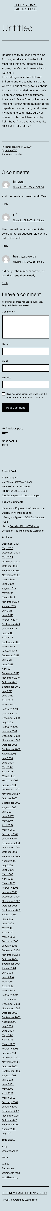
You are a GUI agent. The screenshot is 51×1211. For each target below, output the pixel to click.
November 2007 (11, 794)
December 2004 (11, 950)
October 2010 (9, 682)
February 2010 (10, 709)
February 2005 (10, 941)
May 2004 (7, 981)
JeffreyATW (11, 150)
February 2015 (10, 619)
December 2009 (11, 718)
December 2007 (11, 789)
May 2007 (7, 820)
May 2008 (7, 767)
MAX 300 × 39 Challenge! (16, 486)
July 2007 (7, 811)
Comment (8, 311)
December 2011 (10, 655)
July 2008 (7, 758)
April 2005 (7, 932)
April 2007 (7, 825)
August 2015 (9, 606)
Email (6, 361)
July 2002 (7, 1079)
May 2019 (7, 593)
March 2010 (8, 704)
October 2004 (10, 959)
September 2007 (11, 802)
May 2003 (7, 1035)
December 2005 (11, 896)
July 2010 (7, 691)
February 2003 (10, 1048)
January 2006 (9, 892)
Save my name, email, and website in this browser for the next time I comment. (26, 396)
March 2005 (8, 936)
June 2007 (8, 816)
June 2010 (7, 695)
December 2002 (11, 1057)
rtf (15, 214)
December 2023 (11, 561)
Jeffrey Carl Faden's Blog (24, 1193)
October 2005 (10, 905)
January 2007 (9, 838)
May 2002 (7, 1088)
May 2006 (7, 874)
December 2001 (10, 1111)
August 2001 (9, 1129)
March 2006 (8, 883)
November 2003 (11, 1008)
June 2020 (8, 583)
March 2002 (8, 1097)
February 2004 (10, 995)
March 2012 (8, 646)
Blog (20, 154)
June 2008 (8, 762)
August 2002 (9, 1075)
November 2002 (11, 1062)
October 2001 (9, 1120)
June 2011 (7, 664)
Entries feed (8, 1168)
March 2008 (8, 776)
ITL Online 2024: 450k (14, 491)
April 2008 (7, 771)
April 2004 (7, 986)
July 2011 (7, 659)
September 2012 (11, 642)
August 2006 (9, 861)
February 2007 (10, 834)
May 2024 (7, 557)
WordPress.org (10, 1177)
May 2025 (7, 548)
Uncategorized (10, 1151)
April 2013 (7, 637)
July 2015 (7, 610)
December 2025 (11, 543)
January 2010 (9, 713)
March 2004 (9, 990)
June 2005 (8, 923)
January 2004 (9, 999)
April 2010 (7, 700)
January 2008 (9, 785)
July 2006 (7, 865)
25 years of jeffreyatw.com (17, 482)
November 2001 (11, 1115)
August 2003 (9, 1021)
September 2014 (11, 624)
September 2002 (11, 1071)
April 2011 (7, 668)
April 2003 (7, 1039)
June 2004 (8, 977)
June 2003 (8, 1030)
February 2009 (10, 726)
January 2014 (9, 628)
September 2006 (11, 856)
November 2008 (11, 740)
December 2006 (11, 843)
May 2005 (7, 928)
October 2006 (10, 852)
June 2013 (7, 633)
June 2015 (7, 615)
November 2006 (11, 847)
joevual (18, 182)
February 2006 (10, 887)
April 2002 (7, 1093)
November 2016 (11, 601)
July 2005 (7, 919)
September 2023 (11, 570)
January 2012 (9, 651)
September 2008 (11, 749)
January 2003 (9, 1053)
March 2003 (8, 1044)
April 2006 (7, 878)
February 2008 (10, 780)
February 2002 (10, 1102)
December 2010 (10, 673)
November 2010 (11, 677)
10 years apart (10, 477)
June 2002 (8, 1084)
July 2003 (7, 1026)
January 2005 (9, 945)
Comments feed (11, 1173)
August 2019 (9, 588)
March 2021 (8, 579)
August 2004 (9, 968)
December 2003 (11, 1004)
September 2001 (11, 1124)
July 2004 (7, 972)
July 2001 (7, 1133)
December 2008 (11, 735)
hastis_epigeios (24, 256)
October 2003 (10, 1012)
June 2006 (8, 869)
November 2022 (11, 575)
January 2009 (9, 731)
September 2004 (11, 963)
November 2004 (11, 954)
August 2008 (9, 753)
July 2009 (7, 722)
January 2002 (9, 1106)
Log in (5, 1164)
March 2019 (8, 597)
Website (6, 377)
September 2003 (11, 1017)
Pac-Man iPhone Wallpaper (24, 526)
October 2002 (10, 1066)
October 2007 (9, 798)
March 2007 (8, 829)
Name (6, 344)
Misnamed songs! (23, 512)
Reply (5, 204)
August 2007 (9, 807)
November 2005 (11, 901)
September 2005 (11, 910)
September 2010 (11, 686)
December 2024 (11, 552)
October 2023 (10, 566)
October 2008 (10, 744)
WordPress (31, 1199)
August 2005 (9, 914)
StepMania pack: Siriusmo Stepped (21, 495)
